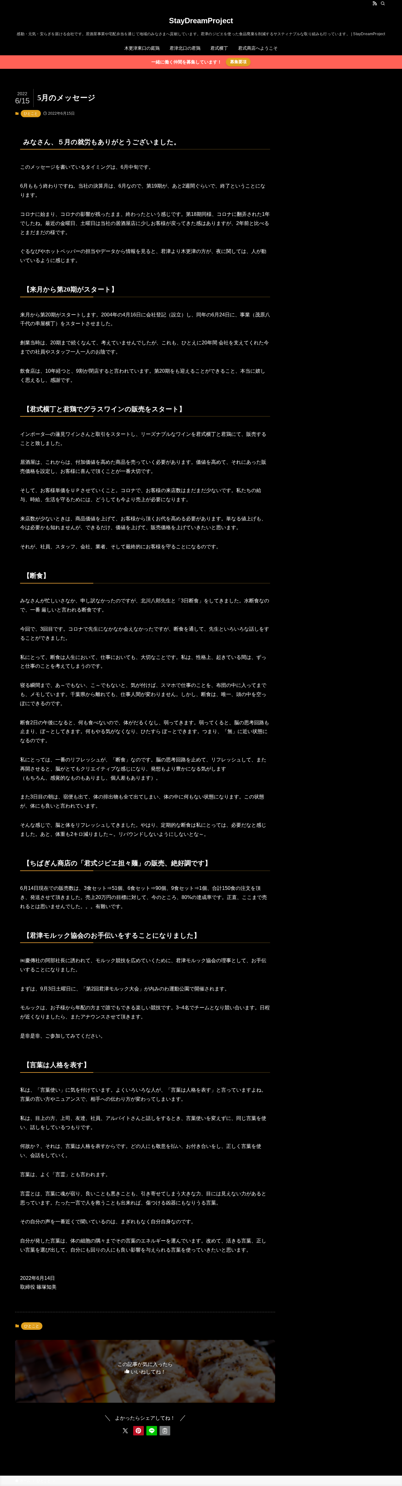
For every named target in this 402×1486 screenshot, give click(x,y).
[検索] (383, 3)
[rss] (375, 3)
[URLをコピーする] (165, 1430)
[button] (125, 1430)
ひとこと (31, 113)
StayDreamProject (201, 21)
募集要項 (238, 61)
